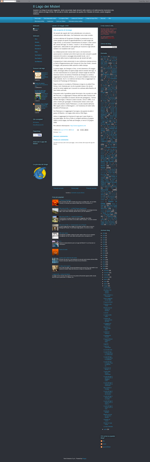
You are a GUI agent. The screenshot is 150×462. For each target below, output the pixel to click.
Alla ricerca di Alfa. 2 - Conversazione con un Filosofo (72, 225)
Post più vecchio (91, 188)
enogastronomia (112, 96)
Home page (38, 18)
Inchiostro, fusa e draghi (41, 104)
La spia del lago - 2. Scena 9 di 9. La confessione (108, 353)
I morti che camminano (107, 347)
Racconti (103, 18)
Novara (103, 169)
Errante (104, 444)
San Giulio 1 (38, 55)
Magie (111, 149)
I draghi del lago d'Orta (91, 18)
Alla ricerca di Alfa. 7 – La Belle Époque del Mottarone (72, 208)
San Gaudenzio (112, 195)
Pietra (106, 176)
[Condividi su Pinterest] (87, 130)
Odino (108, 169)
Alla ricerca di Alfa (39, 21)
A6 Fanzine (36, 122)
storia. (115, 211)
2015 (104, 253)
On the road (103, 170)
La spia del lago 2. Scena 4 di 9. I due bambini (108, 393)
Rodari (102, 195)
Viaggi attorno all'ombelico (107, 222)
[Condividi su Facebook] (86, 130)
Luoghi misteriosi (111, 147)
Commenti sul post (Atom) (77, 192)
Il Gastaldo (110, 122)
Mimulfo (113, 154)
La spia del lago (113, 134)
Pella (36, 52)
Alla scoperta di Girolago (107, 388)
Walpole (112, 224)
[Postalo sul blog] (82, 130)
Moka (110, 163)
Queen (108, 186)
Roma (106, 195)
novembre (106, 272)
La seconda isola (108, 349)
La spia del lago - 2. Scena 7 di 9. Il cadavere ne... (108, 363)
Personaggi (103, 175)
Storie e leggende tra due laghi (108, 299)
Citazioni (108, 84)
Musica (103, 165)
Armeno (37, 42)
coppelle (102, 87)
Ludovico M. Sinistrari (77, 18)
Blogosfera (106, 74)
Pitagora (115, 185)
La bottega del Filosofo (107, 336)
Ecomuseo (110, 94)
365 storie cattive (63, 233)
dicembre (106, 270)
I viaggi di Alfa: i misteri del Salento (61, 274)
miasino (109, 153)
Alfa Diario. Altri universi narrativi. (107, 291)
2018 (104, 246)
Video (102, 224)
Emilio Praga (110, 95)
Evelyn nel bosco (112, 99)
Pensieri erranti (111, 173)
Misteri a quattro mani (107, 156)
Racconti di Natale (106, 191)
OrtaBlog (37, 71)
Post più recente (58, 188)
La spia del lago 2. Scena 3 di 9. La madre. (108, 398)
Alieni (113, 63)
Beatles (109, 71)
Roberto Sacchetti (111, 194)
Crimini (102, 88)
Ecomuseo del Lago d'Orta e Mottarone (40, 91)
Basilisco (114, 70)
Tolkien (115, 214)
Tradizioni (110, 216)
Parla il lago (112, 172)
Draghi (103, 92)
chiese (103, 84)
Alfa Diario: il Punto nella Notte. (107, 328)
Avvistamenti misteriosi (111, 68)
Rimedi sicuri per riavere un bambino (108, 309)
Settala (109, 199)
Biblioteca (114, 73)
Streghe (107, 214)
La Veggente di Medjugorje (107, 324)
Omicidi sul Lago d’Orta (108, 423)
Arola (102, 68)
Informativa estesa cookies (75, 21)
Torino (104, 216)
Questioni (114, 186)
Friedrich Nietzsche (105, 103)
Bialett (108, 72)
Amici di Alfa (113, 66)
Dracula (114, 91)
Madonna (106, 149)
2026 (104, 233)
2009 (104, 266)
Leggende (104, 141)
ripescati (103, 194)
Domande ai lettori (112, 89)
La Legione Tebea (63, 18)
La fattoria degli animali (111, 131)
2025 (104, 235)
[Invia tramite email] (81, 130)
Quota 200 (109, 188)
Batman (104, 71)
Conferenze (113, 85)
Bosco (102, 77)
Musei (114, 164)
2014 (104, 255)
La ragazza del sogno (108, 133)
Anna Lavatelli (106, 67)
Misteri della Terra (108, 160)
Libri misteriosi (112, 143)
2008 (104, 268)
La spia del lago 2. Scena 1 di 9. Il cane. (108, 407)
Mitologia (103, 163)
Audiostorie (50, 21)
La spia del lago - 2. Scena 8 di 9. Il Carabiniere (108, 358)
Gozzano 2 (38, 48)
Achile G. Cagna (109, 57)
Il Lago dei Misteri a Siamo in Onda (108, 340)
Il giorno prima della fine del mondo (68, 257)
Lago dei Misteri (107, 447)
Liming (106, 144)
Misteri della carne (106, 157)
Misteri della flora (113, 158)
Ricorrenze (113, 193)
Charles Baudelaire (113, 83)
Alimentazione (104, 64)
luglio (105, 281)
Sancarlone (103, 198)
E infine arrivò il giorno (64, 266)
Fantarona (103, 102)
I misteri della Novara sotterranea (107, 373)
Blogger (84, 458)
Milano (107, 154)
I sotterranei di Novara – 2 (107, 368)
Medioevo (111, 151)
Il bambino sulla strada (107, 305)
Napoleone (112, 165)
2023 (104, 240)
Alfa (110, 18)
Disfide (102, 89)
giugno (106, 283)
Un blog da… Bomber (107, 411)
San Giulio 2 (38, 58)
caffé (107, 78)
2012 (104, 259)
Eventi (104, 101)
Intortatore (111, 125)
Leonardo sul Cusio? (107, 420)
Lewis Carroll (103, 142)
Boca (103, 75)
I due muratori (107, 287)
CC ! (60, 241)
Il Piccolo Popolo (109, 123)
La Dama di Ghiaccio (106, 332)
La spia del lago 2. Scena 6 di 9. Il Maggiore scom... (108, 378)
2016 (104, 251)
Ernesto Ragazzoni (105, 98)
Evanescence (103, 99)
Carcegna (106, 80)
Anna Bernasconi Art (38, 125)
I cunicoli (106, 312)
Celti (114, 81)
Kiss (106, 127)
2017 (104, 248)
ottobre (106, 274)
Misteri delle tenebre (107, 161)
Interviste (104, 125)
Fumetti (112, 103)
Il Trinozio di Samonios (65, 200)
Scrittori (102, 199)
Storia (108, 211)
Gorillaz (112, 106)
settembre (106, 277)
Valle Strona (109, 219)
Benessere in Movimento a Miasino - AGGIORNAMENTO (45, 75)
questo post (111, 38)
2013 (104, 257)
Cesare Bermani (104, 83)
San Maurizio (38, 61)
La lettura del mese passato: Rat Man (108, 320)
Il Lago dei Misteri (46, 6)
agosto (106, 279)
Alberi (105, 59)
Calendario (113, 78)
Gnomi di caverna (39, 83)
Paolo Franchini (104, 172)
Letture (113, 141)
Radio (107, 193)
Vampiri (115, 219)
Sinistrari (109, 210)
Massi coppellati (111, 150)
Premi (103, 186)
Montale (109, 164)
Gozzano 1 (38, 45)
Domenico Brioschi (107, 91)
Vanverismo (105, 220)
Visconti (107, 224)
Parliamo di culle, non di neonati (44, 107)
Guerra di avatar (63, 249)
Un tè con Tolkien (61, 21)
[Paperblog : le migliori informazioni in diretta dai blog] (37, 136)
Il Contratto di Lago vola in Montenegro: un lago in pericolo (45, 96)
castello (109, 81)
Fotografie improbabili (111, 102)
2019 (104, 244)
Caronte (111, 80)
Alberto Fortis (112, 59)
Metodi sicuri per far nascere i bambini (108, 416)
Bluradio (115, 74)
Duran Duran (103, 94)
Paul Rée (103, 173)
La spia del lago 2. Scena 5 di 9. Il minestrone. (108, 384)
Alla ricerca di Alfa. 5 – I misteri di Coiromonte (70, 216)
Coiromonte (114, 84)
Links (111, 144)
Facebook (113, 100)
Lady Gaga (105, 135)
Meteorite (103, 153)
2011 (104, 262)
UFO (105, 217)
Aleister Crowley (105, 60)
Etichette (112, 98)
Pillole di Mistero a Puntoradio (108, 295)
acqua (115, 57)
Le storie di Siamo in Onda (109, 139)
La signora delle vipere (107, 315)
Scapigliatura (111, 198)
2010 (104, 264)
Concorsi (105, 85)
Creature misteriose (110, 87)
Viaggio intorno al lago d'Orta (108, 223)
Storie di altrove (108, 213)
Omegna (113, 169)
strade (102, 214)
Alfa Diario (104, 63)
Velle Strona (112, 220)
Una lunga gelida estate (50, 18)
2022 (104, 242)
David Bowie (111, 88)
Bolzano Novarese (111, 75)
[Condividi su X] (84, 130)
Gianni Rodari (104, 105)
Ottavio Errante (111, 170)
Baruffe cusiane (106, 70)
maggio (106, 286)
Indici (115, 124)
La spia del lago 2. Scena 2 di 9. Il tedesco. (108, 402)
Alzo (36, 39)
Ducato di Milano (111, 92)
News (60, 132)
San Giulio (103, 197)
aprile (105, 429)
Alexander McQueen (111, 61)
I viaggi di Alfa (105, 121)
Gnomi (108, 106)
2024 (104, 237)
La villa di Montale (108, 426)
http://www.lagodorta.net (78, 125)
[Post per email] (77, 129)
